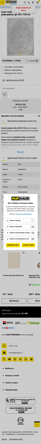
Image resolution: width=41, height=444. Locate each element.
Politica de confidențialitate (24, 214)
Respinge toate (13, 245)
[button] (14, 220)
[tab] (20, 220)
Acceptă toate (28, 245)
